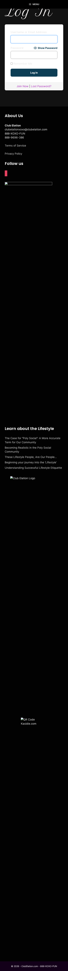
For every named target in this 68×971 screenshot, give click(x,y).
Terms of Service (15, 145)
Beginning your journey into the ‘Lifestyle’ (31, 462)
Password (17, 48)
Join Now (22, 86)
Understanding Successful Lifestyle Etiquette (33, 467)
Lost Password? (41, 86)
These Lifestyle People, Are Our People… (31, 457)
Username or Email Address (29, 32)
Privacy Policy (13, 153)
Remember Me (22, 63)
